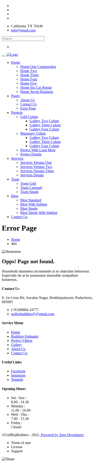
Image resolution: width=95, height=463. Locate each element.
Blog (14, 196)
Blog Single (29, 208)
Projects (17, 112)
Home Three (29, 75)
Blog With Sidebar (33, 204)
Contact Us (28, 104)
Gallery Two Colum (44, 121)
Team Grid (28, 183)
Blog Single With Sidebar (38, 213)
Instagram (18, 375)
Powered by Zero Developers (62, 435)
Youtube (17, 379)
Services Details (32, 175)
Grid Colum (29, 117)
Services (17, 158)
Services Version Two (36, 167)
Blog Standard (30, 200)
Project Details (31, 154)
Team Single (29, 192)
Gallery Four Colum (44, 129)
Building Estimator (25, 336)
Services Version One (36, 163)
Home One (38, 67)
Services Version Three (37, 171)
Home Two (28, 71)
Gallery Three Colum (45, 125)
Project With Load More (38, 150)
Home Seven (36, 92)
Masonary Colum (33, 133)
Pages (15, 96)
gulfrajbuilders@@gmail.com (32, 314)
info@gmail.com (23, 30)
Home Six (36, 87)
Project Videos (21, 340)
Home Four (28, 79)
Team (15, 179)
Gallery (16, 345)
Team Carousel (31, 188)
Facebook (18, 371)
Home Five (28, 83)
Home (15, 62)
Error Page (28, 108)
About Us (27, 100)
